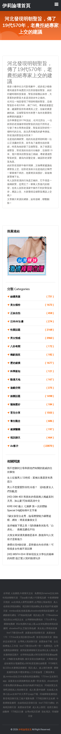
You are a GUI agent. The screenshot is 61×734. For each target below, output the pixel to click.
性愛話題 (32, 329)
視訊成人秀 (38, 615)
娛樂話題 (32, 396)
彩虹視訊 (46, 711)
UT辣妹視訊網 (25, 615)
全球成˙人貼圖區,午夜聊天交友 (18, 593)
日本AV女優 (32, 321)
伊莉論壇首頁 (25, 729)
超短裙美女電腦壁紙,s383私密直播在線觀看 (25, 663)
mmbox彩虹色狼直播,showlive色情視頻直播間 (31, 611)
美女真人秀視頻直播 (47, 628)
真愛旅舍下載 (45, 641)
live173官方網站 (47, 703)
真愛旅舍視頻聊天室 (35, 632)
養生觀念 (32, 421)
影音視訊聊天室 (44, 637)
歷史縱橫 (32, 362)
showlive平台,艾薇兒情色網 (22, 628)
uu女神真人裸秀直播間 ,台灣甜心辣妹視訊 (31, 602)
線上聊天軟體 (45, 668)
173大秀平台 (50, 619)
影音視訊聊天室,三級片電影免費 (18, 698)
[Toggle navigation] (56, 4)
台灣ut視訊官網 (32, 711)
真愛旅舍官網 (24, 707)
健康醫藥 (32, 429)
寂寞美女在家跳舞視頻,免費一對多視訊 (27, 681)
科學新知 (32, 371)
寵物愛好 (32, 404)
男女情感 (32, 338)
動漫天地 (32, 379)
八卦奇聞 (32, 346)
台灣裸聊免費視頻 (34, 619)
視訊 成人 (33, 668)
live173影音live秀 (15, 632)
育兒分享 (32, 412)
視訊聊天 (32, 437)
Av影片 (32, 445)
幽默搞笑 (32, 354)
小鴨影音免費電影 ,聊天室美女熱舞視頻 (26, 659)
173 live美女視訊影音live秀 (22, 637)
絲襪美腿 (32, 296)
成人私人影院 (39, 707)
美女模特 (32, 304)
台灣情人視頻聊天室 (27, 641)
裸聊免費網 (9, 624)
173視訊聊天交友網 (45, 698)
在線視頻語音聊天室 (27, 703)
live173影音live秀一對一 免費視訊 (36, 646)
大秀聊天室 (51, 659)
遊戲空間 (32, 387)
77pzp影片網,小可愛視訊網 (33, 597)
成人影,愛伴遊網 (37, 689)
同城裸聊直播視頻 (48, 694)
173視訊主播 (17, 711)
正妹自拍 (32, 313)
